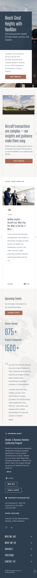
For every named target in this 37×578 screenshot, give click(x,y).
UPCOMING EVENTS (14, 313)
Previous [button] (1, 134)
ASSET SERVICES (19, 161)
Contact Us (10, 561)
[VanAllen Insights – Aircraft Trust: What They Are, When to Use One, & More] (18, 195)
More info (11, 484)
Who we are (10, 536)
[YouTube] (12, 527)
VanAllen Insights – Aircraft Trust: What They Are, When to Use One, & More (17, 224)
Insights (10, 214)
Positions (9, 555)
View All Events (13, 490)
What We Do (10, 542)
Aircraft (9, 549)
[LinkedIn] (6, 527)
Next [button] (35, 134)
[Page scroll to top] (35, 571)
